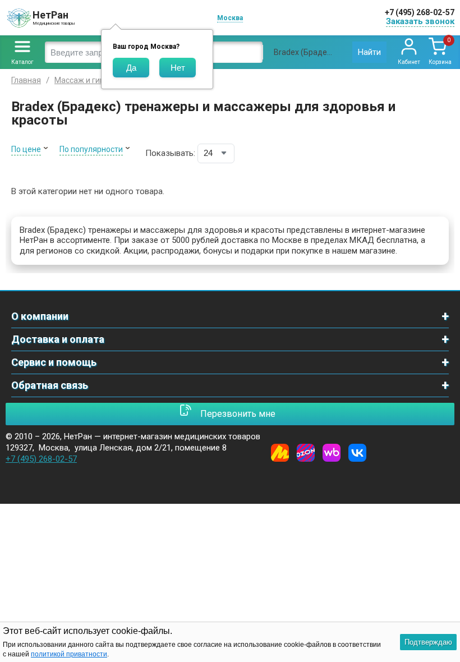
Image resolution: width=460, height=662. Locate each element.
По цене (26, 149)
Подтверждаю (428, 642)
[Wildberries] (332, 453)
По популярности (91, 149)
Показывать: (170, 153)
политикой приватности (69, 654)
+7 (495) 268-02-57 (419, 12)
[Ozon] (306, 453)
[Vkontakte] (357, 453)
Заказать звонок (420, 21)
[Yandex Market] (280, 453)
